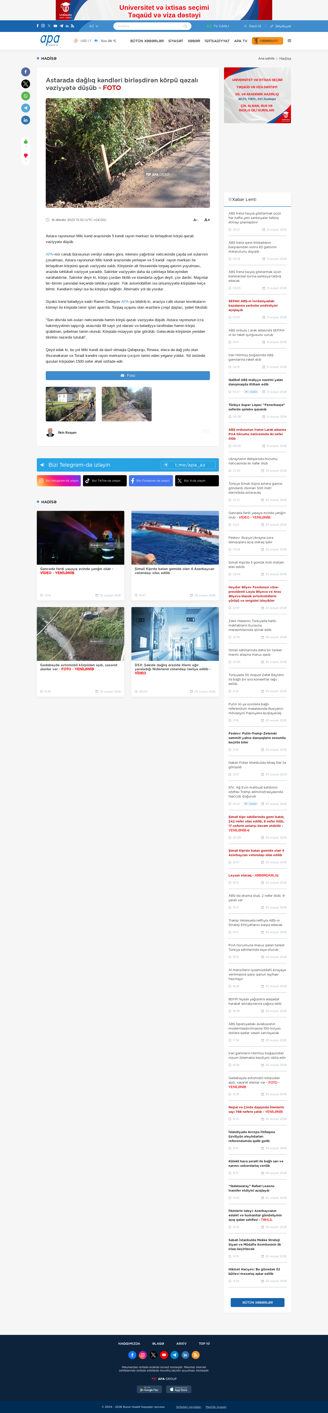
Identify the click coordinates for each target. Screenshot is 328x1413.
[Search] (185, 27)
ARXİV (181, 1343)
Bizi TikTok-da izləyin (106, 480)
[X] (49, 26)
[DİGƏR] (287, 40)
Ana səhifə (266, 58)
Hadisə (285, 58)
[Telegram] (61, 26)
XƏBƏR (194, 41)
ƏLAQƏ (158, 1343)
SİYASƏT (175, 41)
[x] (153, 1355)
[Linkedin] (67, 26)
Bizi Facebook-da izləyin (153, 480)
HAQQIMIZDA (129, 1343)
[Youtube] (55, 26)
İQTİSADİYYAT (217, 41)
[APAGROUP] (164, 1379)
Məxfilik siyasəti (216, 1407)
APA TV (240, 41)
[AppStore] (178, 1390)
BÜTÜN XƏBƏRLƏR (147, 41)
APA (49, 254)
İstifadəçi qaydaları (188, 1407)
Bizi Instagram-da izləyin (62, 480)
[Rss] (72, 26)
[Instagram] (43, 26)
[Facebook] (38, 26)
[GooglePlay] (149, 1390)
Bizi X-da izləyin (194, 480)
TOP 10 (204, 1343)
